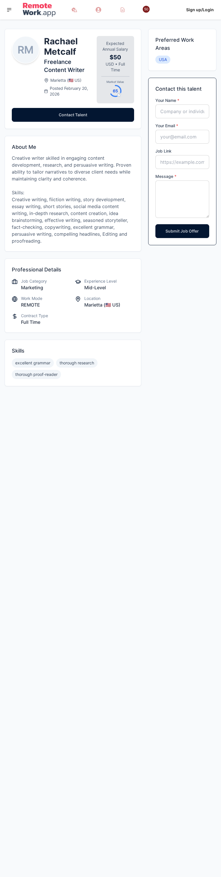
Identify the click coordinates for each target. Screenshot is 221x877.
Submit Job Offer (182, 231)
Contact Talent (73, 114)
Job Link (163, 151)
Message (165, 176)
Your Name (167, 100)
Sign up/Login (200, 9)
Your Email (166, 125)
